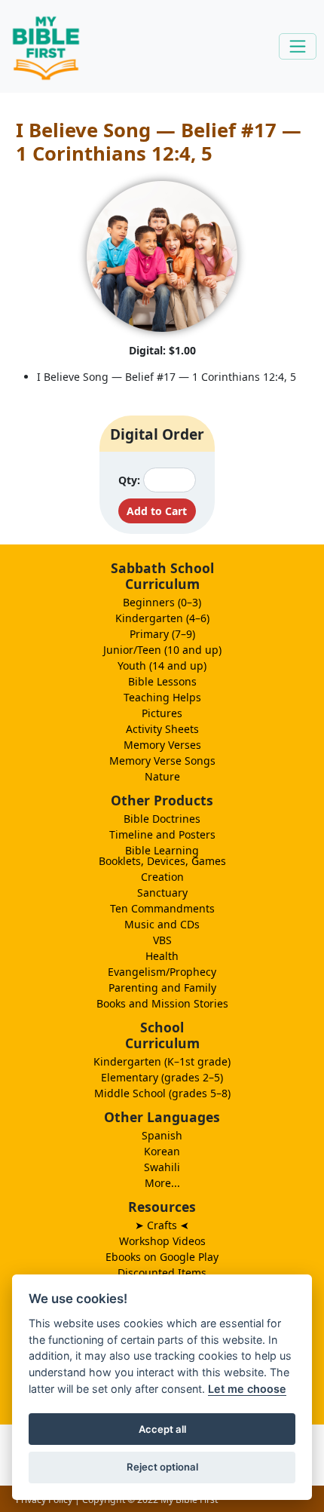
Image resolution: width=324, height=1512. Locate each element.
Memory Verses (162, 745)
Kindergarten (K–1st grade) (162, 1061)
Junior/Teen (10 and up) (162, 650)
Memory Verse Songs (162, 760)
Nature (162, 776)
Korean (162, 1151)
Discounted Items (162, 1272)
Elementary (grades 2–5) (162, 1077)
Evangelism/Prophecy (162, 972)
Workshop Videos (162, 1241)
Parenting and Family (162, 987)
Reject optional (162, 1467)
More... (162, 1183)
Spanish (162, 1135)
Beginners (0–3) (162, 602)
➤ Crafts (162, 1225)
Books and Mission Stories (162, 1003)
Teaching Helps (162, 697)
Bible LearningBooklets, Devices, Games (162, 855)
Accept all (162, 1429)
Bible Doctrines (162, 818)
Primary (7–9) (162, 634)
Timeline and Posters (162, 834)
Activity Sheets (162, 729)
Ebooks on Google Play (162, 1257)
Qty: (129, 480)
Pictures (162, 713)
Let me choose (247, 1388)
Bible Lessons (162, 681)
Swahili (162, 1167)
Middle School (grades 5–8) (162, 1093)
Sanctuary (162, 892)
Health (162, 956)
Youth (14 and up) (162, 665)
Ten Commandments (162, 908)
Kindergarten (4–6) (162, 618)
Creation (162, 876)
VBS (162, 940)
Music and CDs (162, 924)
